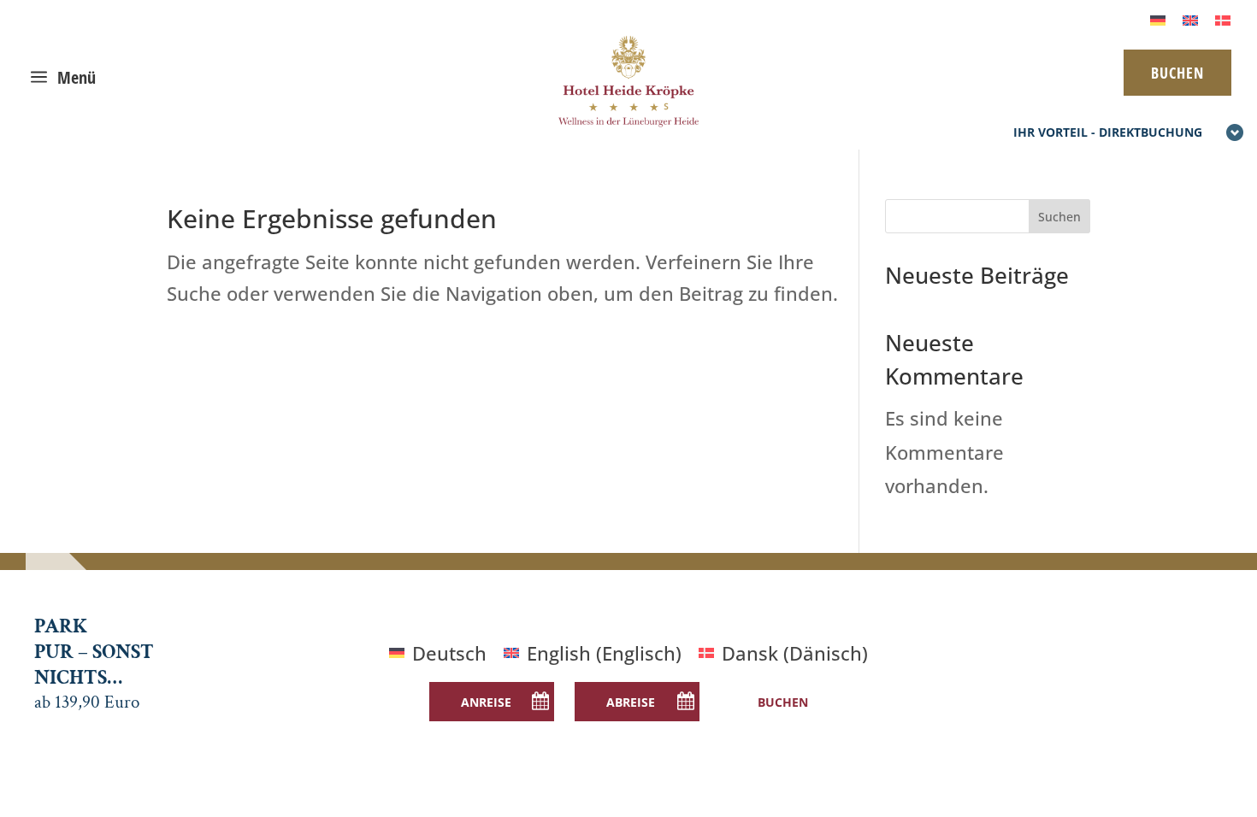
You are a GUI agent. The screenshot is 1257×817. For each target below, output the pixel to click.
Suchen (1059, 217)
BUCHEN (1177, 72)
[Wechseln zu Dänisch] (1223, 18)
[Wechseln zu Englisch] (1190, 18)
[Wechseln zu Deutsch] (1158, 18)
